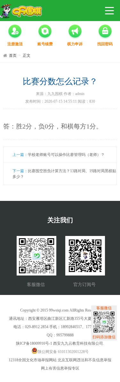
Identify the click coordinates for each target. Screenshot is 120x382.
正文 (26, 55)
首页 (13, 55)
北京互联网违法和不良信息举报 (84, 360)
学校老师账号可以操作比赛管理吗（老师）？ (66, 154)
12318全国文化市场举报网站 (33, 360)
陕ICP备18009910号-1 (34, 343)
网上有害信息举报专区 (60, 368)
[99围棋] (21, 11)
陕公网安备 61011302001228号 (63, 351)
